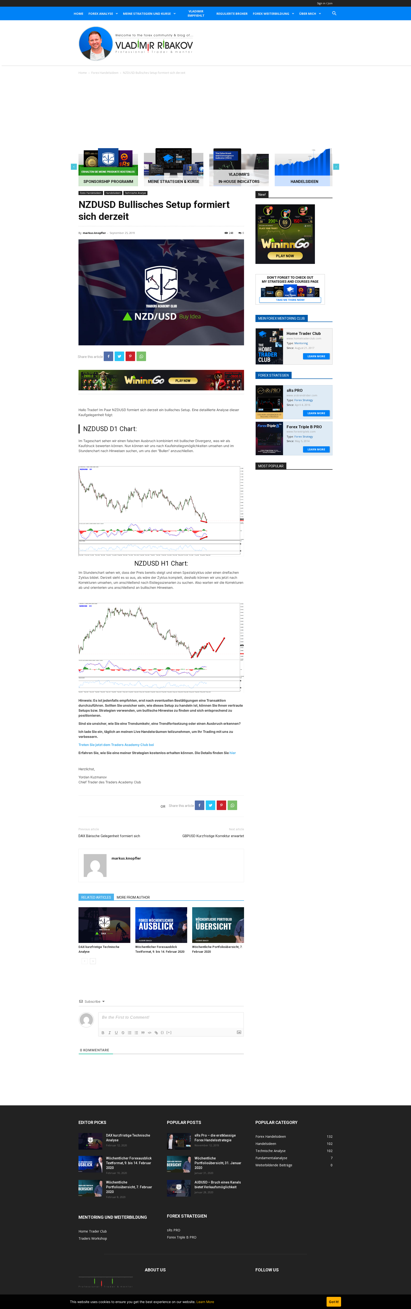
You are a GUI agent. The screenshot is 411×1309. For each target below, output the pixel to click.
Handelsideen (113, 193)
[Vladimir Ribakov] (136, 43)
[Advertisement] (205, 111)
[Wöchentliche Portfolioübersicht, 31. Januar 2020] (179, 1164)
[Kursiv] (109, 1033)
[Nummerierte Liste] (129, 1033)
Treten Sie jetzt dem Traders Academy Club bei (116, 745)
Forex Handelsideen (104, 73)
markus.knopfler (94, 233)
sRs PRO (173, 1230)
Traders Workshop (92, 1238)
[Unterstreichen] (116, 1033)
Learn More (205, 1302)
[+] (169, 1032)
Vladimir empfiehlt (196, 13)
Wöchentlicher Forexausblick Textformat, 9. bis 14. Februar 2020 (129, 1163)
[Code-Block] (149, 1033)
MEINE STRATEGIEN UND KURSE (147, 13)
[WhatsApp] (141, 356)
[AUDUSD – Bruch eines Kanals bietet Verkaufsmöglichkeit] (179, 1188)
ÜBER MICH (307, 13)
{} (162, 1032)
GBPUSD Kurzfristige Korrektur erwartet (213, 836)
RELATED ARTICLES (96, 897)
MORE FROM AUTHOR (133, 897)
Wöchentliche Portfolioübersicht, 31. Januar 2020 (218, 1163)
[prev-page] (85, 961)
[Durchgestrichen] (123, 1033)
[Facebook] (108, 356)
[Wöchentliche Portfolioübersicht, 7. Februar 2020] (218, 925)
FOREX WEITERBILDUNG (271, 13)
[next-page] (93, 961)
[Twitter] (119, 356)
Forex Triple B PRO (181, 1237)
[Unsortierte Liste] (136, 1033)
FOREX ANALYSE (100, 13)
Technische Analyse (135, 193)
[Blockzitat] (143, 1033)
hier (232, 753)
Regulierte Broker (232, 13)
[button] (334, 14)
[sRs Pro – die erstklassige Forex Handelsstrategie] (179, 1141)
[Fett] (103, 1033)
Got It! (334, 1302)
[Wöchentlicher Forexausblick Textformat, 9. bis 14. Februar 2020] (161, 925)
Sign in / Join (325, 3)
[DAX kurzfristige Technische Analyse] (104, 925)
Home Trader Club (92, 1231)
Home (78, 13)
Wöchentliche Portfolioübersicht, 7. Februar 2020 (129, 1187)
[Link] (156, 1033)
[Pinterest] (130, 356)
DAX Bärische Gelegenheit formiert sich (109, 836)
